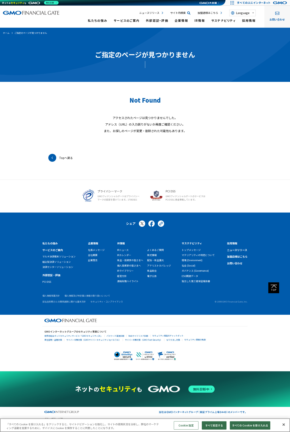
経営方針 (122, 276)
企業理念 (92, 260)
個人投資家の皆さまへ (129, 265)
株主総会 (152, 270)
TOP (274, 289)
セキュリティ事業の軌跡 (195, 339)
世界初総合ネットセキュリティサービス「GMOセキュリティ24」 (73, 335)
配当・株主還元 (155, 260)
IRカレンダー (124, 255)
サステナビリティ (223, 20)
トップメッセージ (191, 249)
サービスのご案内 (126, 20)
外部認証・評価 (157, 20)
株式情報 (152, 255)
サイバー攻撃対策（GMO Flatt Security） (143, 339)
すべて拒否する (214, 425)
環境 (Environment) (192, 260)
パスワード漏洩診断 (115, 335)
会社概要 (92, 255)
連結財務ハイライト (127, 281)
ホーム (6, 32)
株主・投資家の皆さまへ (130, 260)
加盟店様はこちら (208, 13)
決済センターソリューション (57, 266)
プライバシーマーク (109, 191)
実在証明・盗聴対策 (53, 339)
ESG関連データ (190, 276)
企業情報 (181, 20)
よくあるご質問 (155, 249)
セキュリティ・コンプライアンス (107, 301)
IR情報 (200, 20)
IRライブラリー (125, 270)
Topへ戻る (66, 158)
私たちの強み (98, 20)
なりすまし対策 (173, 339)
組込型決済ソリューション (56, 261)
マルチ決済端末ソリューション (59, 256)
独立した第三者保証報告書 (196, 281)
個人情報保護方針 (51, 295)
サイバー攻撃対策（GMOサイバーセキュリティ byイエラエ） (93, 339)
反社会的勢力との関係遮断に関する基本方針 (64, 301)
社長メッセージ (96, 249)
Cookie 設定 (186, 425)
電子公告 (152, 276)
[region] (145, 425)
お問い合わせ (277, 19)
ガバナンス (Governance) (195, 270)
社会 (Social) (188, 265)
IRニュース (123, 249)
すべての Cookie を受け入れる (250, 425)
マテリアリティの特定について (198, 255)
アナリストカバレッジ (159, 265)
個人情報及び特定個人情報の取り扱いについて (87, 295)
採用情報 (249, 20)
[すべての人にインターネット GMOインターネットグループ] (262, 3)
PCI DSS (171, 191)
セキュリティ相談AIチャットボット (167, 335)
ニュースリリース (149, 13)
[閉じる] (283, 424)
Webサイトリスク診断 (138, 335)
